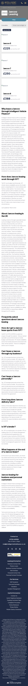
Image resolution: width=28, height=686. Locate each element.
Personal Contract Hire (14, 573)
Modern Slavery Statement (14, 609)
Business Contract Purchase (14, 568)
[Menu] (25, 2)
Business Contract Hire (14, 564)
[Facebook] (8, 549)
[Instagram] (16, 549)
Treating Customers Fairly (14, 600)
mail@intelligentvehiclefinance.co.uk (14, 544)
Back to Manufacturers (9, 7)
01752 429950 (14, 539)
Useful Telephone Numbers (14, 598)
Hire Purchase (14, 570)
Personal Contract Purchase (14, 575)
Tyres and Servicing (14, 584)
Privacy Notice (14, 607)
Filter (14, 20)
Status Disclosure (14, 605)
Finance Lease (14, 566)
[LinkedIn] (20, 549)
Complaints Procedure (14, 602)
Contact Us (14, 596)
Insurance (14, 586)
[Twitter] (12, 549)
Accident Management (14, 589)
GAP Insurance (14, 582)
